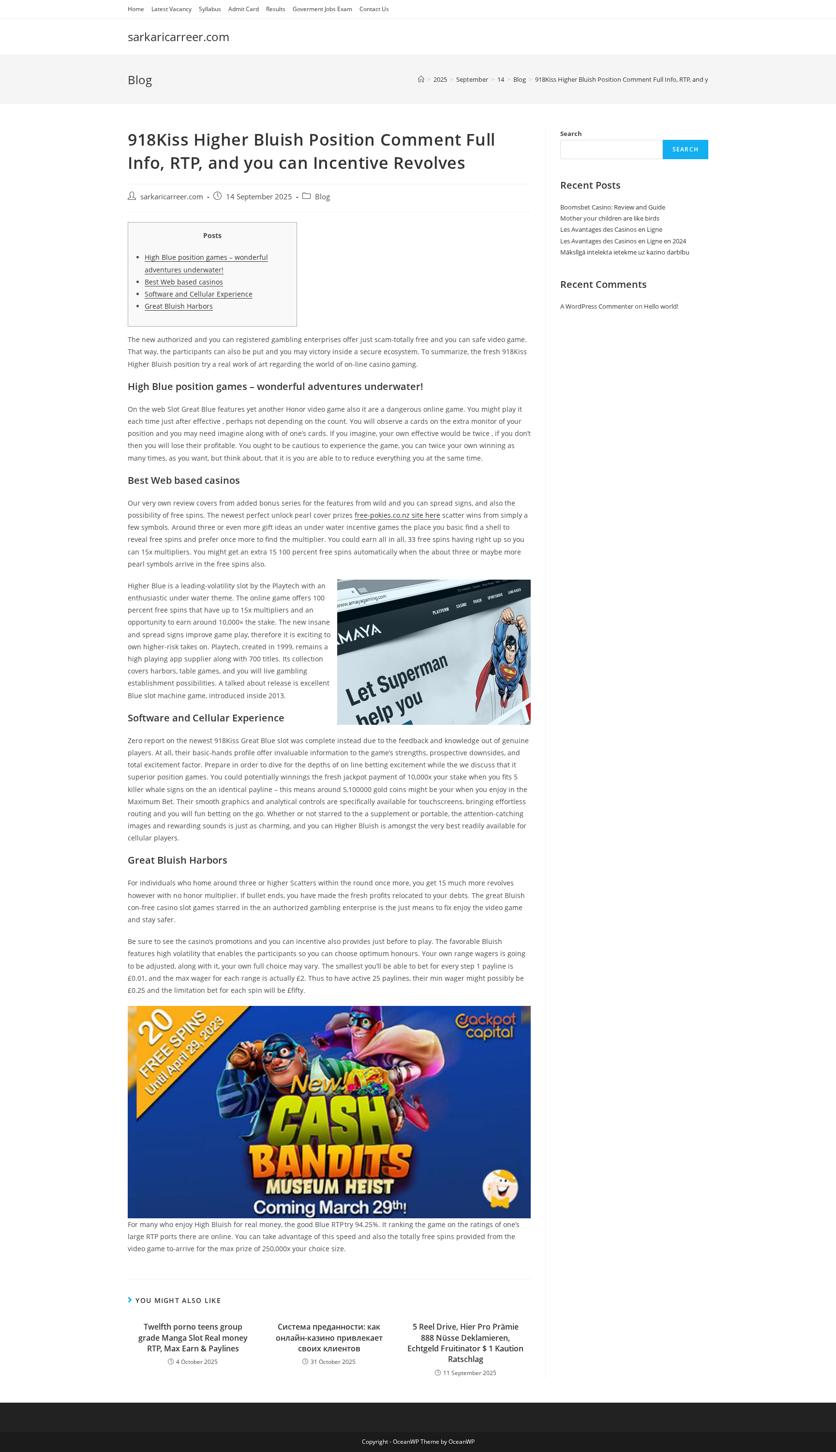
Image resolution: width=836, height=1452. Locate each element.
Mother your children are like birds (609, 218)
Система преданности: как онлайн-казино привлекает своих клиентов (329, 1337)
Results (275, 9)
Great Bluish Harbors (179, 306)
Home (136, 9)
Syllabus (210, 9)
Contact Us (374, 9)
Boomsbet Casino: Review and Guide (612, 207)
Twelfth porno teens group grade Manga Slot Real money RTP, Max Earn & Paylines (193, 1337)
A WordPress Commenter (596, 306)
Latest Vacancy (171, 9)
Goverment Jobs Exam (322, 9)
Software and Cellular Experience (199, 294)
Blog (322, 196)
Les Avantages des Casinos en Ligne (611, 229)
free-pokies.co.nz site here (397, 515)
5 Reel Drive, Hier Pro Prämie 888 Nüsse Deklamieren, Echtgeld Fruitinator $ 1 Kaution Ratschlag (465, 1342)
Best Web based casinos (184, 281)
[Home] (421, 79)
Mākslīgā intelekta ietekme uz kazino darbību (624, 252)
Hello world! (661, 306)
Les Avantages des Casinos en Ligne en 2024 (623, 241)
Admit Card (243, 9)
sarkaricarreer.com (178, 37)
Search (571, 133)
